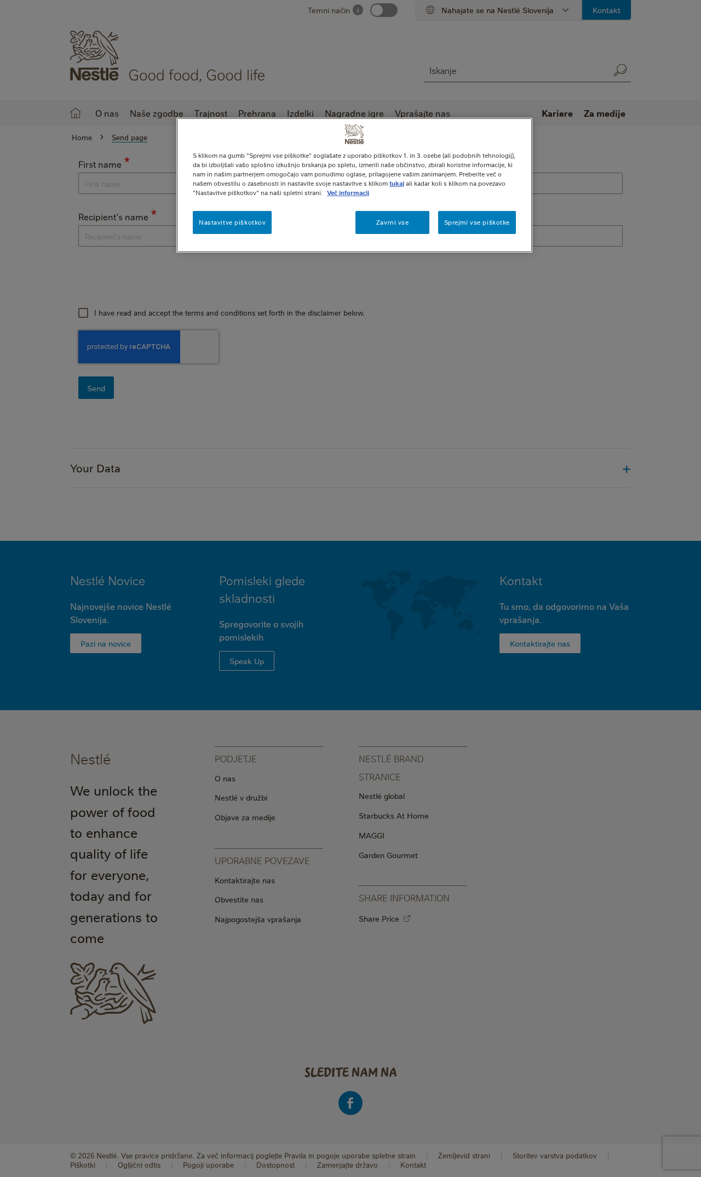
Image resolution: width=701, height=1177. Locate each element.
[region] (354, 185)
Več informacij (348, 192)
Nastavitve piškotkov (232, 222)
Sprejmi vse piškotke (477, 222)
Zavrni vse (392, 222)
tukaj (396, 183)
